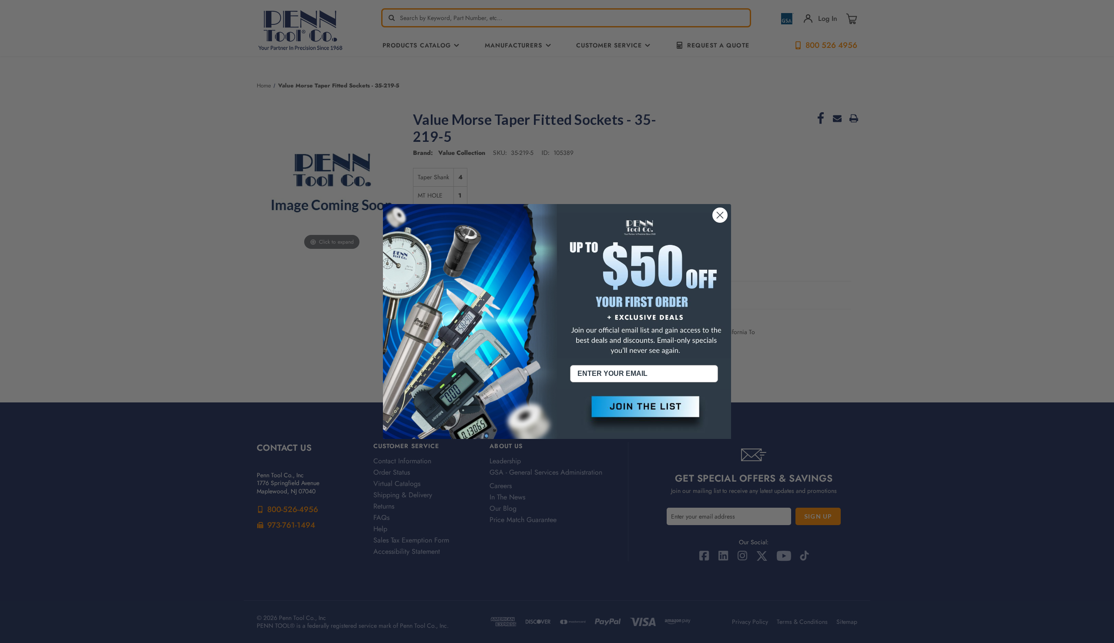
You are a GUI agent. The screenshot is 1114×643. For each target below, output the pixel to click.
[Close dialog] (720, 215)
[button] (644, 414)
